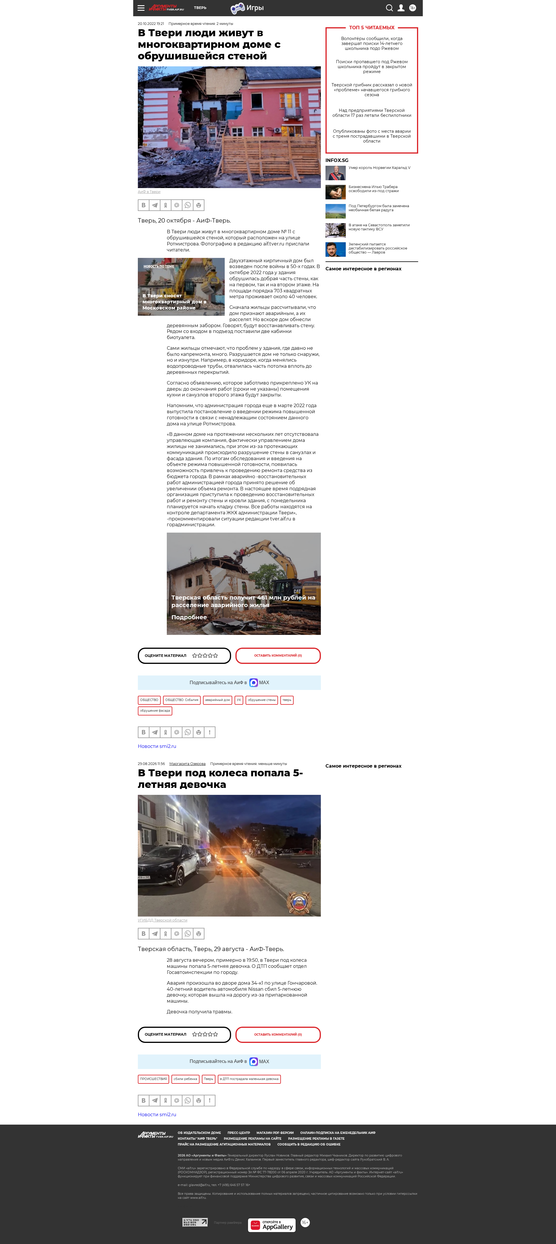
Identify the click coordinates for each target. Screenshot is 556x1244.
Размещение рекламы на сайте (252, 1139)
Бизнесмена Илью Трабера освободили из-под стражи (374, 189)
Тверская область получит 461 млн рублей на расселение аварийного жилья (243, 601)
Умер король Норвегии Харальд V (379, 168)
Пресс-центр (239, 1133)
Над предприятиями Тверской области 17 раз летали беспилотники (371, 113)
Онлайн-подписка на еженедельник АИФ (338, 1133)
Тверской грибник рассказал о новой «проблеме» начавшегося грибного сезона (372, 90)
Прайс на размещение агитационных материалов (224, 1144)
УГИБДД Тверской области (162, 920)
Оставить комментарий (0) (278, 655)
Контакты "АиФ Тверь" (197, 1139)
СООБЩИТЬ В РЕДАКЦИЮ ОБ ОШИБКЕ (309, 1144)
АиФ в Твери (149, 192)
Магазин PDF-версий (275, 1133)
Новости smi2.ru (157, 746)
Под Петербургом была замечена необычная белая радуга (379, 208)
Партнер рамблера (228, 1222)
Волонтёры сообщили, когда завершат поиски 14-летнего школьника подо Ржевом (372, 43)
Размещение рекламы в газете (316, 1139)
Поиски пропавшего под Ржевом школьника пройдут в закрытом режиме (372, 66)
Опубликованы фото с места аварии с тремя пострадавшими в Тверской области (372, 136)
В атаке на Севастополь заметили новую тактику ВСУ (379, 227)
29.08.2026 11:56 (151, 764)
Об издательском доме (199, 1133)
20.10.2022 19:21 (151, 23)
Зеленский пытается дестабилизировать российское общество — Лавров (378, 248)
